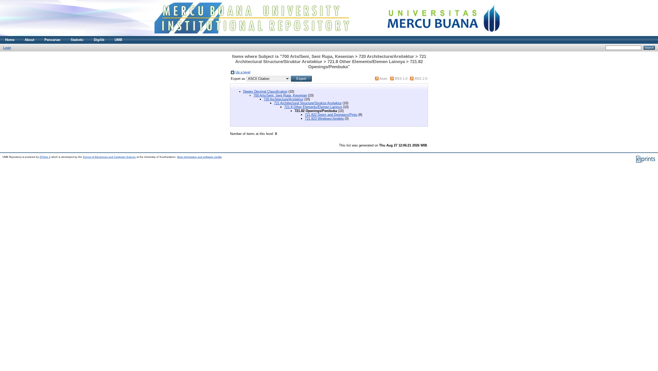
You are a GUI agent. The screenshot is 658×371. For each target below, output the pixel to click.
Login (7, 48)
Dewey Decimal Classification (265, 91)
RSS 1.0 (401, 79)
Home (9, 40)
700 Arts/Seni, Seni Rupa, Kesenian (280, 95)
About (29, 40)
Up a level (242, 72)
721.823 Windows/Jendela (324, 118)
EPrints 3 (45, 157)
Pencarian (52, 40)
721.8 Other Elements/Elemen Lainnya (313, 107)
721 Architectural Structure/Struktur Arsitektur (308, 103)
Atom (383, 79)
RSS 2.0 (421, 79)
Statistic (77, 40)
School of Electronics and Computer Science (109, 157)
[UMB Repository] (329, 35)
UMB (118, 40)
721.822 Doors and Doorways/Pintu (331, 115)
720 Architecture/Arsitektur (283, 99)
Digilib (99, 40)
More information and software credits (199, 157)
